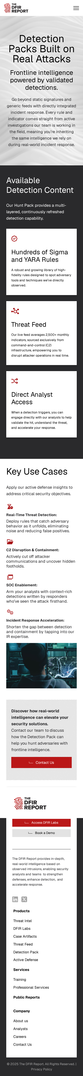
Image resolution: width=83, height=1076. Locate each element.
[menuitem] (41, 935)
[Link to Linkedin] (15, 899)
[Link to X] (24, 899)
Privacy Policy (41, 1069)
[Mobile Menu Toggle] (76, 8)
